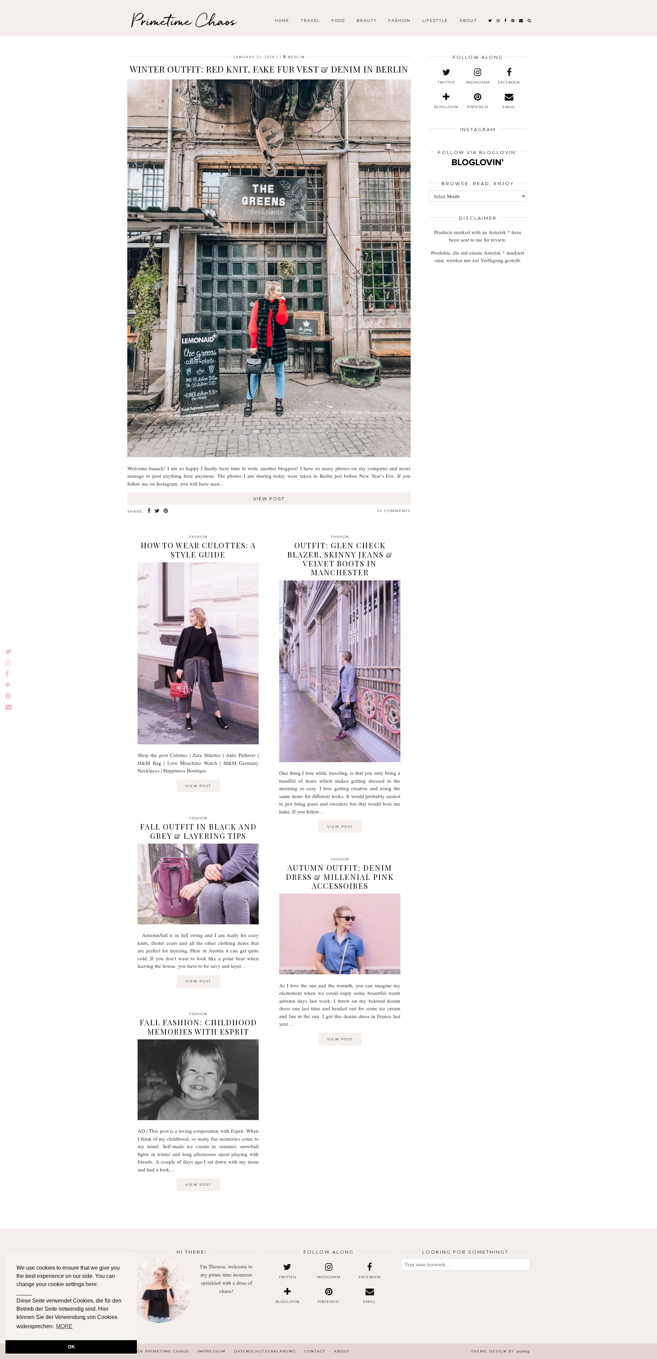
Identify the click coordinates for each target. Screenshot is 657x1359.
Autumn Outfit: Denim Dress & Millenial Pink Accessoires (340, 876)
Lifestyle (435, 20)
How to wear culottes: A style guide (198, 549)
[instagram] (498, 20)
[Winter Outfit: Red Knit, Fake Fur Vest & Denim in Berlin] (269, 455)
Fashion (399, 20)
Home (282, 20)
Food (338, 20)
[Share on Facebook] (149, 511)
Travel (310, 20)
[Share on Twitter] (157, 511)
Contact (315, 1351)
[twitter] (490, 20)
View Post (269, 498)
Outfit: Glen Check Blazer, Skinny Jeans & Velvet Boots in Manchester (340, 558)
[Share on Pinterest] (166, 511)
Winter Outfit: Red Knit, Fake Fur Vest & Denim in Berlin (269, 69)
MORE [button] (64, 1326)
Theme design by (500, 1351)
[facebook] (505, 20)
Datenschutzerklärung (265, 1351)
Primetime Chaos (183, 21)
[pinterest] (513, 20)
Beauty (367, 20)
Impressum (211, 1351)
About (468, 20)
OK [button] (71, 1346)
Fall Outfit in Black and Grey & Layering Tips (198, 831)
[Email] (521, 20)
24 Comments (394, 511)
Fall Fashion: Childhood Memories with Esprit (198, 1026)
